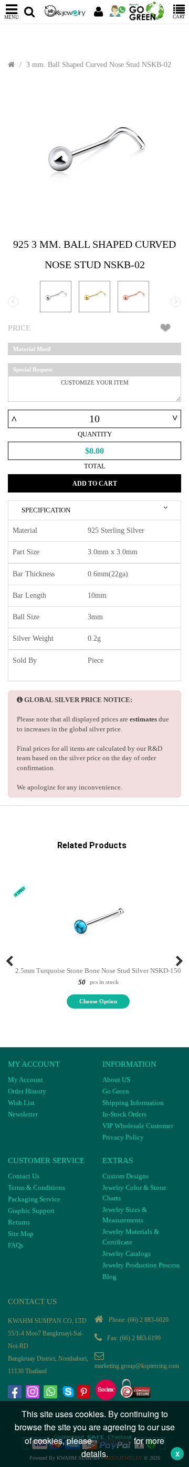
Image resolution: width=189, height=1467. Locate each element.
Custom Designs (125, 1176)
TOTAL (95, 466)
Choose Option (98, 1001)
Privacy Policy (123, 1137)
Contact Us (23, 1176)
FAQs (15, 1245)
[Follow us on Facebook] (16, 1393)
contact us (113, 1441)
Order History (27, 1091)
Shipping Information (133, 1103)
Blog (109, 1276)
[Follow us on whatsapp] (51, 1393)
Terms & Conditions (36, 1187)
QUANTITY (95, 434)
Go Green (115, 1091)
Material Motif (32, 349)
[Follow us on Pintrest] (85, 1393)
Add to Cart (94, 483)
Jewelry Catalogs (126, 1253)
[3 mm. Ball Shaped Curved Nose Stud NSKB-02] (94, 154)
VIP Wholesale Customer (137, 1126)
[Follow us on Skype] (69, 1393)
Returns (19, 1222)
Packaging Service (34, 1199)
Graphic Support (31, 1210)
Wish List (21, 1103)
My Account (25, 1079)
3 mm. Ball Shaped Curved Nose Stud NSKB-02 (98, 65)
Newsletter (23, 1114)
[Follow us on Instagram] (33, 1393)
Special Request (32, 369)
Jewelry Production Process (141, 1265)
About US (116, 1079)
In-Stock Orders (124, 1114)
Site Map (21, 1234)
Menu (11, 17)
